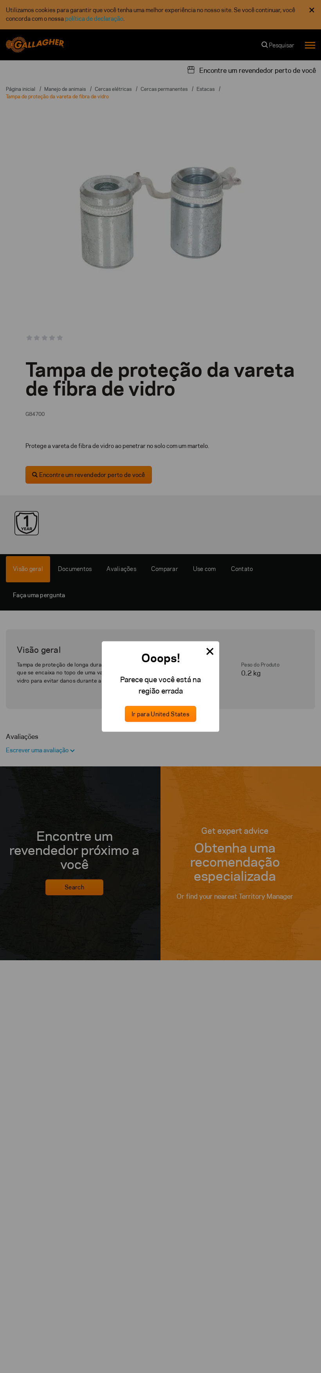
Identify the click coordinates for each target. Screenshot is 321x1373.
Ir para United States (160, 714)
